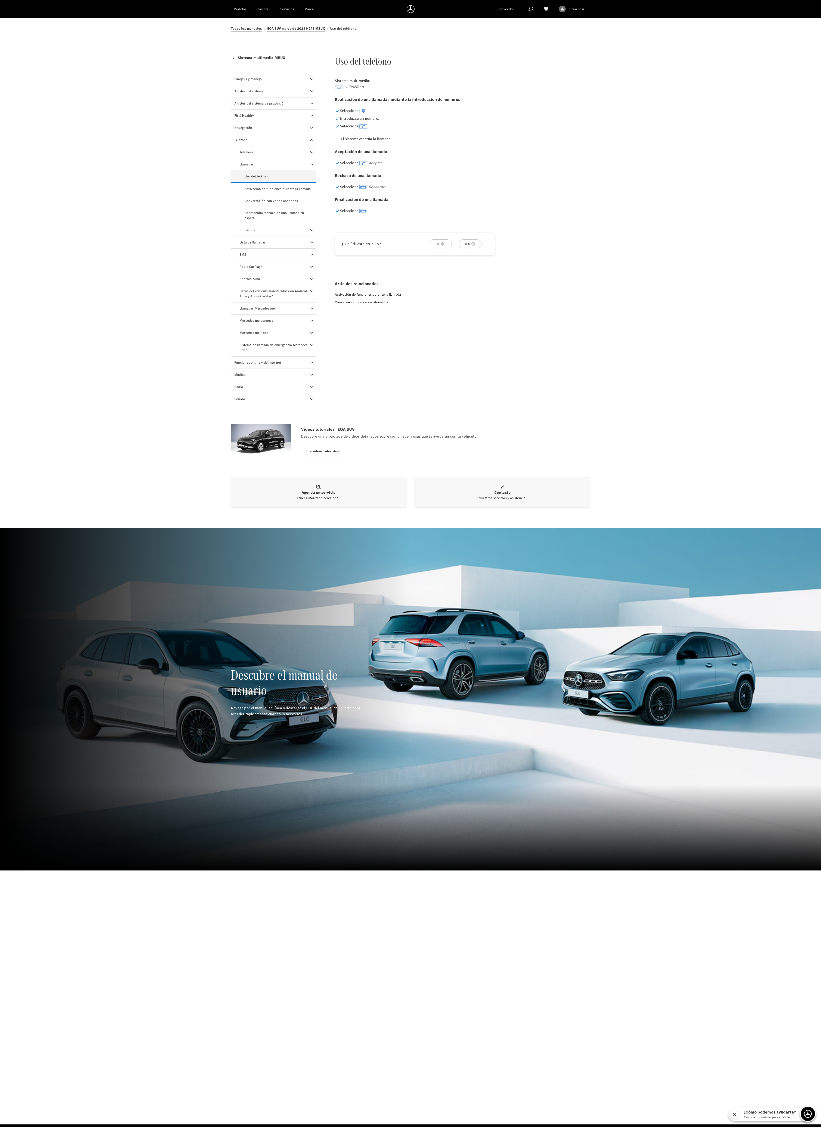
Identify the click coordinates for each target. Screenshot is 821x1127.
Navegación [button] (243, 127)
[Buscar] (530, 9)
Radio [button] (238, 387)
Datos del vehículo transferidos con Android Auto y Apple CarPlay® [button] (273, 293)
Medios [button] (239, 374)
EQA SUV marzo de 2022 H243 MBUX (296, 28)
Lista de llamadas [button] (252, 242)
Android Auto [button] (249, 279)
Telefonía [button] (246, 152)
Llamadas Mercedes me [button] (257, 308)
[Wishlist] (546, 9)
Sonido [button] (239, 399)
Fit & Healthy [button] (244, 115)
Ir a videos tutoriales (322, 451)
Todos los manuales (246, 28)
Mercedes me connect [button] (256, 320)
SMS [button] (242, 254)
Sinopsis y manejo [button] (248, 79)
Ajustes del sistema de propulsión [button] (260, 103)
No (467, 244)
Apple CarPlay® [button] (251, 266)
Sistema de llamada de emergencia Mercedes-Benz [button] (274, 347)
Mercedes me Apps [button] (253, 332)
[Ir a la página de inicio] (411, 9)
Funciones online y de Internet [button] (257, 362)
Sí (437, 244)
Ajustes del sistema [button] (249, 91)
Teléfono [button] (241, 140)
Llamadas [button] (246, 164)
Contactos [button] (247, 230)
